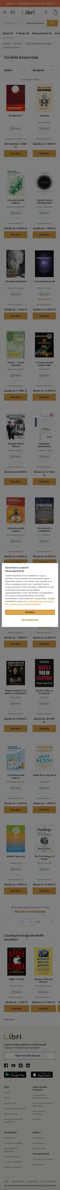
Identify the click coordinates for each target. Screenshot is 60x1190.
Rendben (30, 612)
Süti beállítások (29, 619)
